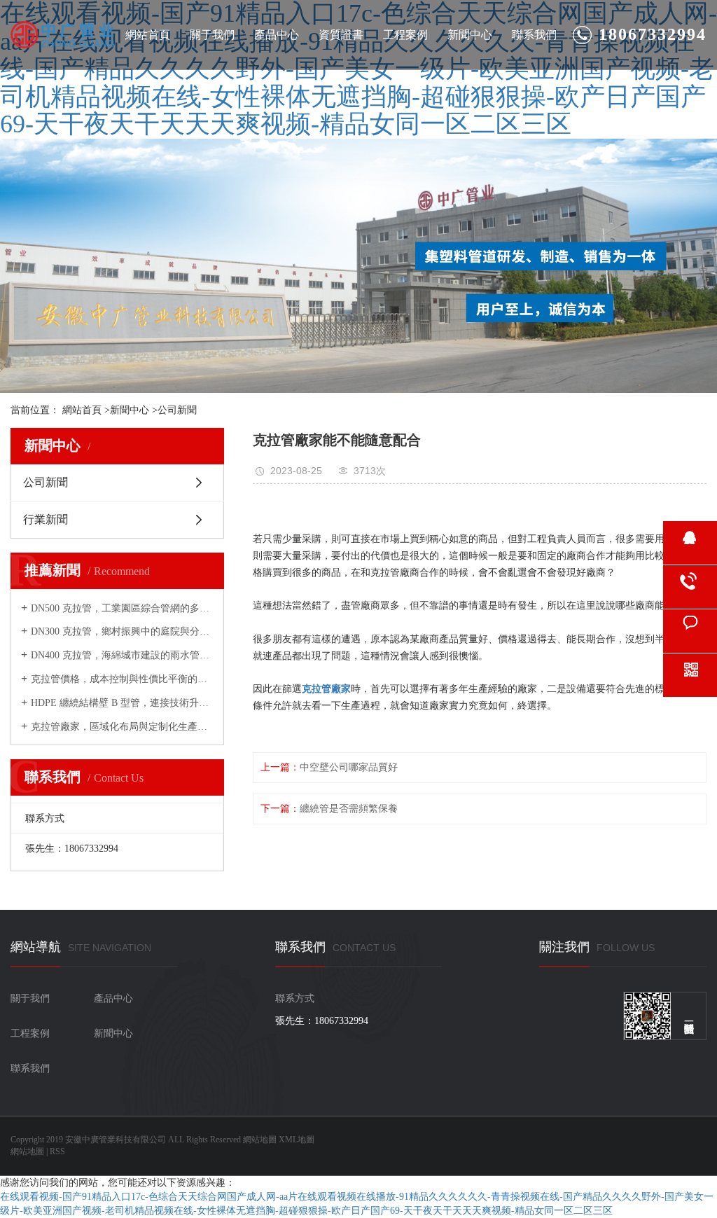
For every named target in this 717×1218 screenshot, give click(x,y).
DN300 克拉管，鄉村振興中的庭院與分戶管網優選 (122, 631)
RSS (57, 1151)
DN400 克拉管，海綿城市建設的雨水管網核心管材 (122, 655)
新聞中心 (469, 35)
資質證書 (341, 35)
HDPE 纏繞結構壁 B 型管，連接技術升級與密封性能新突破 (122, 703)
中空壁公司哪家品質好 (349, 767)
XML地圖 (296, 1139)
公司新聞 (177, 410)
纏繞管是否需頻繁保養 (349, 808)
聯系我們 (534, 35)
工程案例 (405, 35)
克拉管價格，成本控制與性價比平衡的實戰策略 (122, 679)
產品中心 (276, 35)
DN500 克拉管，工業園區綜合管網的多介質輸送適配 (122, 608)
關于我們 (212, 35)
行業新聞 (45, 519)
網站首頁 (147, 35)
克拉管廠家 (326, 689)
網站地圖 (260, 1139)
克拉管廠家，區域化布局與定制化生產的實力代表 (122, 726)
